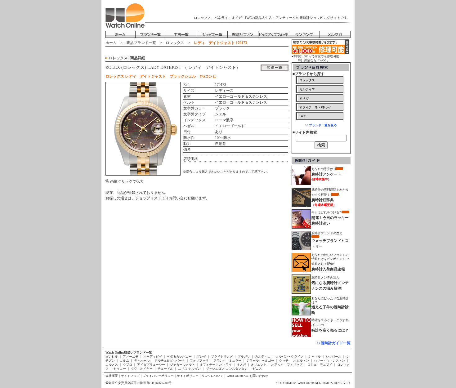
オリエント (258, 364)
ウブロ (127, 364)
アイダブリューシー (151, 364)
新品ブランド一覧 (141, 43)
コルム (124, 360)
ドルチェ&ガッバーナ (170, 360)
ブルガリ (244, 356)
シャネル (314, 356)
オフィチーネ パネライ (216, 364)
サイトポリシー (188, 375)
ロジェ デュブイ (319, 364)
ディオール (141, 360)
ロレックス (175, 43)
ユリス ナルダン (189, 368)
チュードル (165, 368)
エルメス (112, 364)
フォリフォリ (199, 360)
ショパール (333, 356)
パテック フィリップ (286, 364)
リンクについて (212, 375)
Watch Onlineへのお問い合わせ (247, 375)
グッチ (283, 360)
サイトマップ (130, 375)
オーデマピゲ (152, 356)
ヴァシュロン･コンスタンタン (226, 368)
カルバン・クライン (289, 356)
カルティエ (262, 356)
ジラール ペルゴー (260, 360)
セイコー (120, 368)
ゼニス (257, 368)
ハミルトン (301, 360)
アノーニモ (130, 356)
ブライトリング (222, 356)
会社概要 (111, 375)
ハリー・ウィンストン (329, 360)
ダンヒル (112, 356)
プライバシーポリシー (158, 375)
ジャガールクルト (182, 364)
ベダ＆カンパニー (179, 356)
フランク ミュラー (227, 360)
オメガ (241, 364)
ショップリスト (148, 198)
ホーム (111, 43)
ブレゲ (201, 356)
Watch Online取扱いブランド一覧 (128, 352)
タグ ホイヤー (142, 368)
